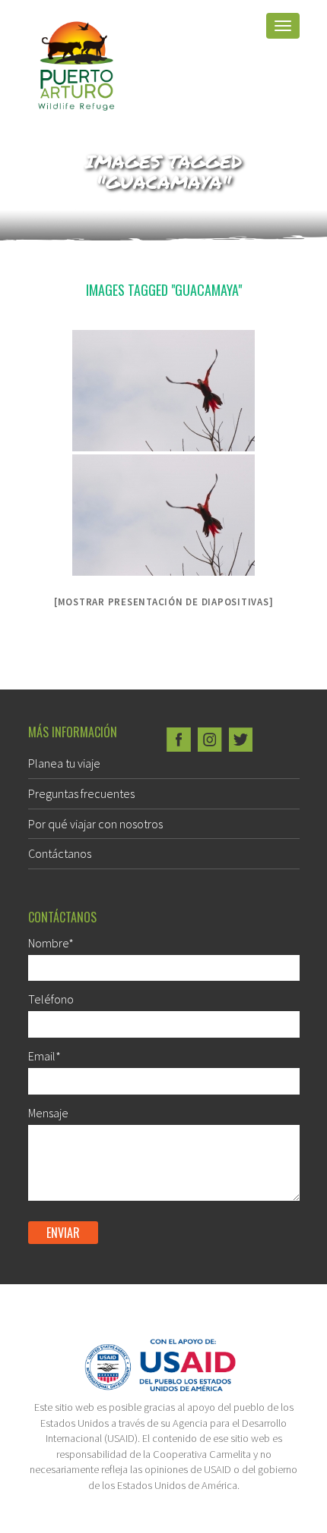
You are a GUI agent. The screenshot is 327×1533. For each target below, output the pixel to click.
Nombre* (51, 942)
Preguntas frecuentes (81, 793)
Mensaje (48, 1112)
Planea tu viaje (64, 763)
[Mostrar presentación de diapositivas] (164, 601)
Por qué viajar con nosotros (95, 823)
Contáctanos (59, 853)
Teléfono (51, 999)
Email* (44, 1055)
